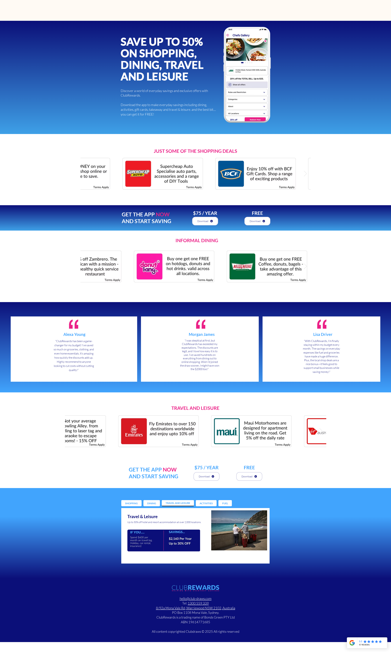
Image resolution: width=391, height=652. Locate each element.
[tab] (131, 503)
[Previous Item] (225, 75)
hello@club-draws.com (196, 598)
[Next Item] (268, 75)
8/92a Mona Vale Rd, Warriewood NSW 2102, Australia (195, 608)
